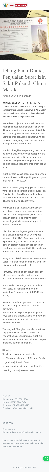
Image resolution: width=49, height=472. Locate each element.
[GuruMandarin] (15, 5)
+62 (11, 402)
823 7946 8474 (19, 402)
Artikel (9, 350)
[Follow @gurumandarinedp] (4, 416)
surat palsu (30, 354)
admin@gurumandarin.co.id (20, 408)
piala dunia (18, 354)
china (9, 354)
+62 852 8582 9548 (20, 399)
